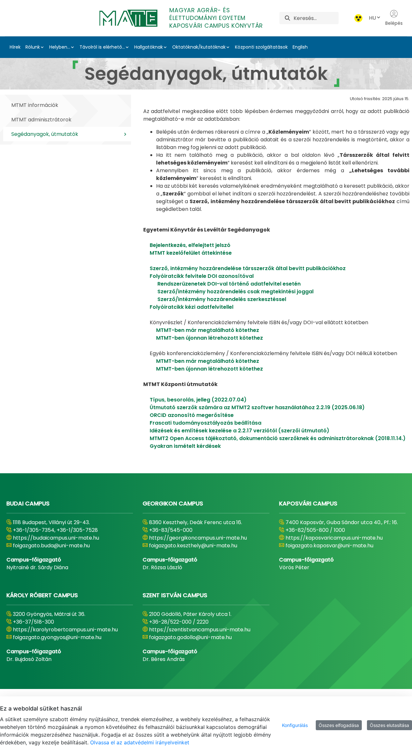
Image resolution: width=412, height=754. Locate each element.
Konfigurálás (295, 725)
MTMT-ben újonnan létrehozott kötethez (209, 338)
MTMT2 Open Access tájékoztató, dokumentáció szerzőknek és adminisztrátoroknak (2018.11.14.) (277, 438)
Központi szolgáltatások (261, 47)
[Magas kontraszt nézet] (358, 18)
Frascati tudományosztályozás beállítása (205, 423)
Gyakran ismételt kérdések (185, 446)
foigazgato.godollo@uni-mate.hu (190, 637)
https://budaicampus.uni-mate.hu (56, 538)
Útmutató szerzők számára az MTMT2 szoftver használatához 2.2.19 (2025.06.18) (257, 407)
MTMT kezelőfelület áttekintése (191, 253)
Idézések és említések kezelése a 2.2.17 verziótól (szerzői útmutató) (239, 430)
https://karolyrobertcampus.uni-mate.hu (65, 629)
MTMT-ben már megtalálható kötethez (207, 330)
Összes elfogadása (339, 725)
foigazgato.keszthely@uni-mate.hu (193, 545)
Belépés (394, 23)
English (300, 47)
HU (372, 18)
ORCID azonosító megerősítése (192, 415)
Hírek (15, 47)
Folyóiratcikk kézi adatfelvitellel (191, 307)
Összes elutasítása (389, 725)
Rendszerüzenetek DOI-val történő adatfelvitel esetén (229, 283)
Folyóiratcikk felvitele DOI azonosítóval (202, 276)
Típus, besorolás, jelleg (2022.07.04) (198, 399)
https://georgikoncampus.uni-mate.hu (198, 538)
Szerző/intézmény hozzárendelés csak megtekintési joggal (235, 291)
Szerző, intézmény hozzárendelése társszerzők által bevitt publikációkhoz (247, 268)
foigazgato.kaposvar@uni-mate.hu (329, 545)
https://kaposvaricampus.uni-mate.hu (334, 538)
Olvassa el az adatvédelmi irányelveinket (139, 742)
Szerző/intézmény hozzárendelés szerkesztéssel (221, 299)
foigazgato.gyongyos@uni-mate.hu (57, 637)
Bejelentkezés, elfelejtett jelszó (190, 245)
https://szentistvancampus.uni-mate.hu (199, 629)
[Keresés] (287, 18)
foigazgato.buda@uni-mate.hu (51, 545)
